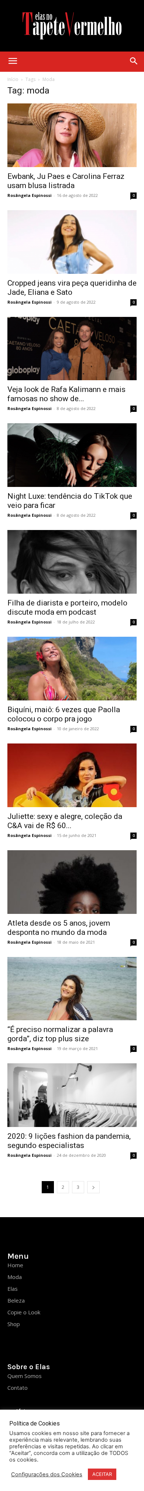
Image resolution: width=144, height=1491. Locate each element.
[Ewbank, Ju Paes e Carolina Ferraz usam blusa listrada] (72, 135)
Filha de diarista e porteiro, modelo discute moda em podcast (67, 607)
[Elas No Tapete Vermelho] (72, 26)
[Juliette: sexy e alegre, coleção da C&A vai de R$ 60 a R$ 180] (72, 775)
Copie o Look (23, 1312)
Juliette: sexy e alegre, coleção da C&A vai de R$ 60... (64, 821)
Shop (13, 1324)
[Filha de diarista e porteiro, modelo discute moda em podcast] (72, 562)
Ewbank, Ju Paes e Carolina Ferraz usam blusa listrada (65, 181)
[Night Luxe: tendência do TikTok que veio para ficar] (72, 455)
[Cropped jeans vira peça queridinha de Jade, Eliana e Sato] (72, 242)
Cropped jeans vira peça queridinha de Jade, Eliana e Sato (72, 288)
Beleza (16, 1300)
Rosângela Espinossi (29, 195)
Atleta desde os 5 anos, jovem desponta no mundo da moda (58, 928)
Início (12, 79)
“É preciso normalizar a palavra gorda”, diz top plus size (60, 1034)
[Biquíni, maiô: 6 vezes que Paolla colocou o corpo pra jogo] (72, 668)
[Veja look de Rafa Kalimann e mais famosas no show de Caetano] (72, 349)
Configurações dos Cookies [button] (46, 1474)
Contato (17, 1387)
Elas (12, 1288)
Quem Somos (24, 1375)
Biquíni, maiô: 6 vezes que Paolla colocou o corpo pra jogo (63, 714)
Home (15, 1265)
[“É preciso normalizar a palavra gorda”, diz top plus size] (72, 989)
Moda (14, 1276)
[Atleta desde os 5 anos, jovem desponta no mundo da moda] (72, 882)
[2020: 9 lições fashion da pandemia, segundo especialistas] (72, 1095)
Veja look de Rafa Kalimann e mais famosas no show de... (66, 394)
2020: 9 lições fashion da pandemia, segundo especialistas (69, 1141)
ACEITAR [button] (102, 1474)
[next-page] (93, 1187)
